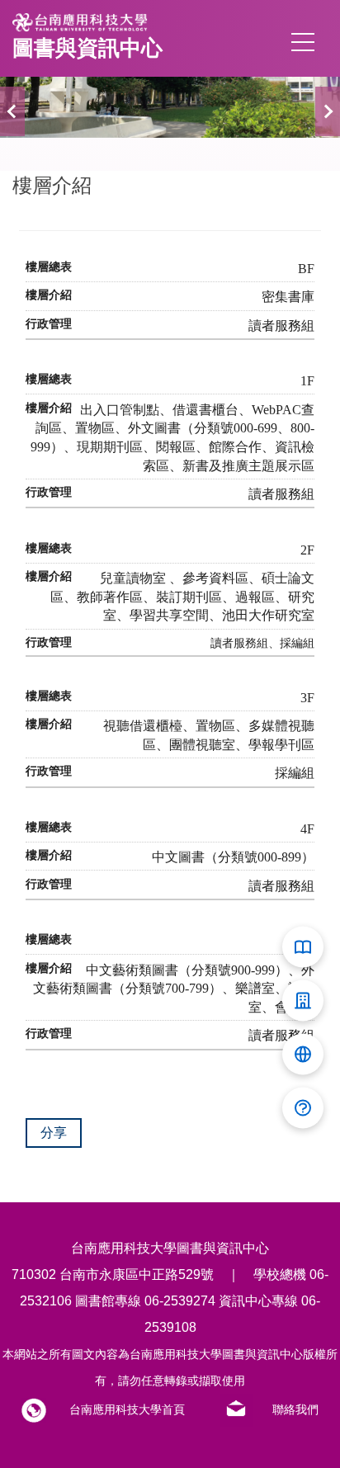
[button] (12, 111)
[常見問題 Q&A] (302, 1108)
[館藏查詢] (302, 947)
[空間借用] (302, 1001)
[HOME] (262, 1410)
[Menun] (302, 42)
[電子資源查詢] (302, 1054)
